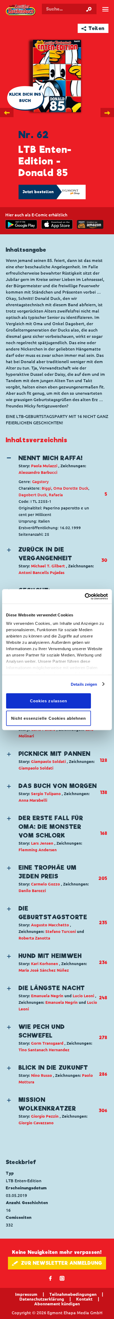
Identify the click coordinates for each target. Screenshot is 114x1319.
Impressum (26, 1294)
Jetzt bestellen (38, 192)
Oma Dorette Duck (70, 488)
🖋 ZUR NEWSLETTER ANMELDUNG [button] (57, 1263)
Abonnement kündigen (57, 1303)
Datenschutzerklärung (41, 1299)
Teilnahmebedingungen (73, 1294)
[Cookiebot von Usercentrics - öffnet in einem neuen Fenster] (85, 596)
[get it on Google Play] (21, 224)
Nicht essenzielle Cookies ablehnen (48, 718)
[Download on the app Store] (57, 224)
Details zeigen (84, 684)
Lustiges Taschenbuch (21, 10)
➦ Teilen (92, 28)
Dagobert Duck (33, 495)
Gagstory (40, 481)
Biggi (46, 488)
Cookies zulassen (48, 701)
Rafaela (56, 495)
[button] (52, 464)
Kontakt (84, 1299)
